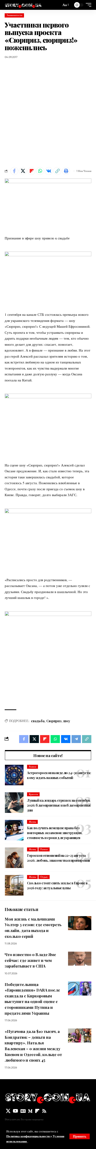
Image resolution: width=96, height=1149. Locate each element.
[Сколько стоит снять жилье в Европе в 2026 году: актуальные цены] (14, 885)
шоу (66, 721)
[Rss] (44, 1111)
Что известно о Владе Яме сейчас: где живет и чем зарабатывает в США (30, 960)
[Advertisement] (48, 113)
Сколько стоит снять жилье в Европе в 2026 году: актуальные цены (57, 885)
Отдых (44, 877)
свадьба (38, 721)
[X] (8, 1111)
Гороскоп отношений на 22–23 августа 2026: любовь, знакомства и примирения (58, 858)
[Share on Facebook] (14, 171)
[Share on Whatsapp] (40, 171)
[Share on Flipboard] (31, 171)
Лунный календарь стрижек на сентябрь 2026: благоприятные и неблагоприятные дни (59, 805)
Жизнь (32, 821)
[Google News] (23, 1111)
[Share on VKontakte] (49, 171)
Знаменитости (14, 15)
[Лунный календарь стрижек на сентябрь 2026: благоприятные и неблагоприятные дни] (14, 802)
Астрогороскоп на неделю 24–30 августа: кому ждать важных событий (59, 775)
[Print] (66, 171)
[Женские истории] (23, 4)
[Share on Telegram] (76, 739)
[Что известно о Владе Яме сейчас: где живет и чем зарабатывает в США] (79, 959)
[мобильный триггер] (87, 5)
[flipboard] (37, 1111)
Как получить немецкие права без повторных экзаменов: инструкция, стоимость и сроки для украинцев (54, 833)
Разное (32, 766)
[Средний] (30, 1111)
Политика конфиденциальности (28, 1136)
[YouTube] (15, 1111)
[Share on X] (23, 171)
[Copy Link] (57, 171)
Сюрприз (54, 721)
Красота (33, 794)
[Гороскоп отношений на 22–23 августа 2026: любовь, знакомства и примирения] (14, 857)
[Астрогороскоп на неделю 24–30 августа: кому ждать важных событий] (14, 775)
